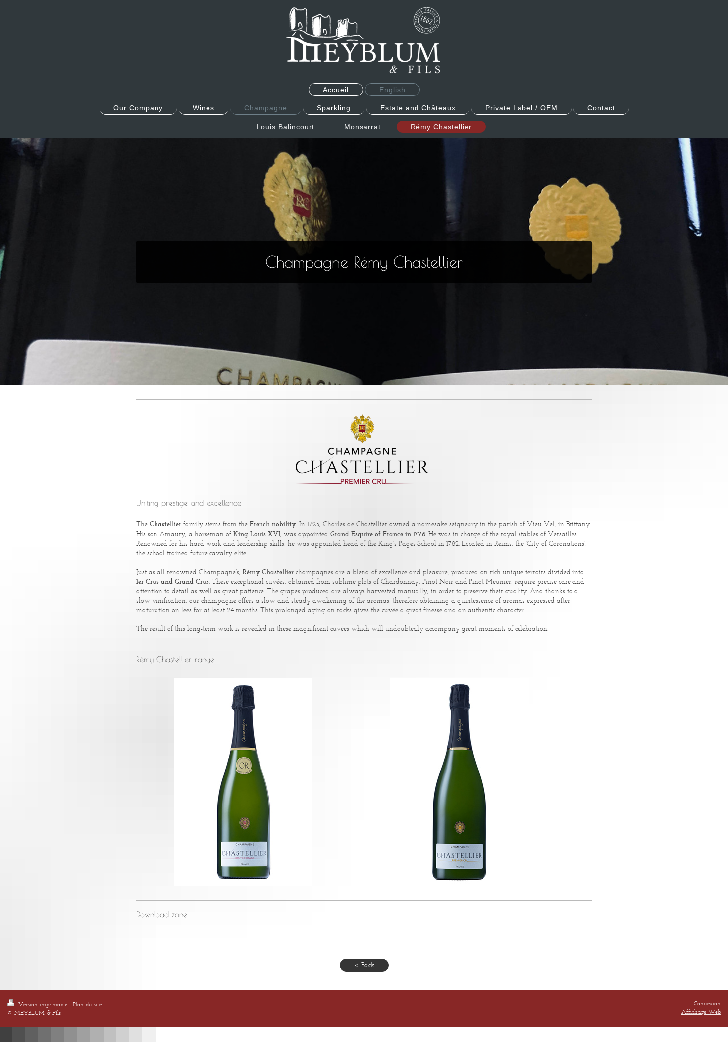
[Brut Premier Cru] (459, 782)
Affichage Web (701, 1011)
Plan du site (87, 1004)
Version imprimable (42, 1004)
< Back (364, 965)
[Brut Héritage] (243, 782)
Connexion (707, 1003)
